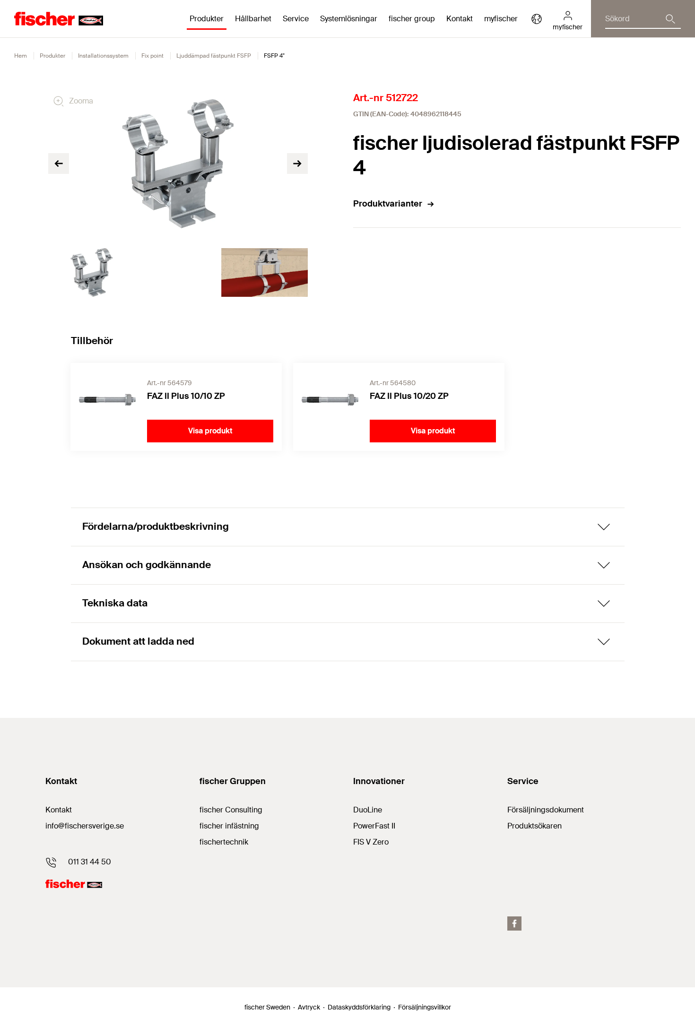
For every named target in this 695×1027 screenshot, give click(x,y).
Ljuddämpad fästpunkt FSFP (213, 56)
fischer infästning (229, 826)
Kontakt (459, 19)
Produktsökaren (534, 826)
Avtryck (309, 1007)
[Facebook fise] (514, 923)
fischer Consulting (231, 810)
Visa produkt (210, 431)
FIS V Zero (371, 842)
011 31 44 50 (89, 862)
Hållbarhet (253, 19)
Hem (20, 56)
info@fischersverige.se (84, 826)
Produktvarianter (387, 203)
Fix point (152, 56)
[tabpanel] (91, 272)
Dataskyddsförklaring (359, 1007)
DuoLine (367, 810)
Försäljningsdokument (545, 810)
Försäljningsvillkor (424, 1007)
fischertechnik (224, 842)
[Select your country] (536, 19)
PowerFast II (374, 826)
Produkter (52, 56)
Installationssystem (103, 56)
